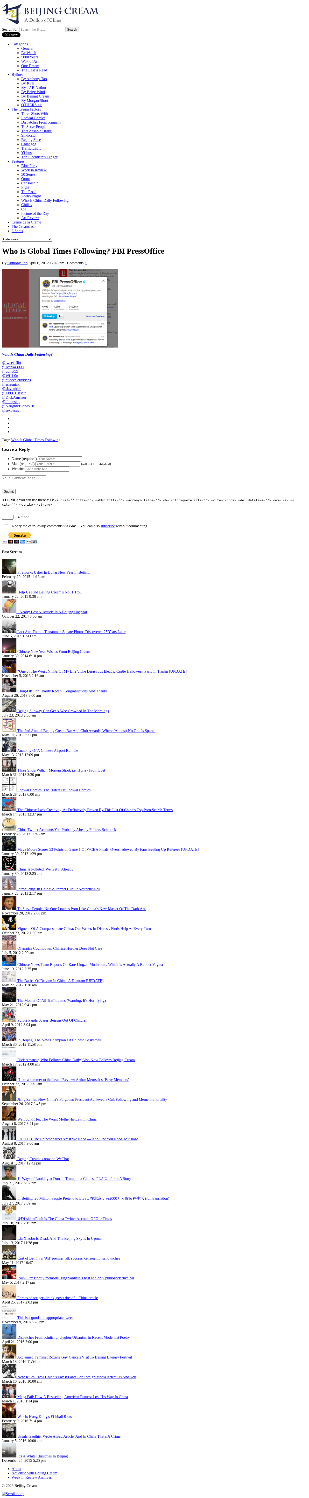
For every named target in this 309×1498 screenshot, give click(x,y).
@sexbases (10, 410)
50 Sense (28, 174)
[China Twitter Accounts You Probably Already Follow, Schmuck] (9, 830)
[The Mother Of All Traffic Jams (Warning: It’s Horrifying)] (9, 1000)
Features (18, 161)
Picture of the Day (35, 213)
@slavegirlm (11, 389)
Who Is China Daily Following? (27, 354)
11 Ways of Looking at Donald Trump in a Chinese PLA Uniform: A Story (74, 1179)
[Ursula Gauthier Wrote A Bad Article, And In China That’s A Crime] (9, 1436)
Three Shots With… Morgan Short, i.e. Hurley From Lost (61, 770)
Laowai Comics (33, 118)
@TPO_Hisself (14, 393)
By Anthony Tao (34, 79)
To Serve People (33, 127)
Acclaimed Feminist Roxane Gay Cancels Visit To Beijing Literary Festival (74, 1357)
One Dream (30, 66)
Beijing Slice (31, 140)
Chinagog (28, 144)
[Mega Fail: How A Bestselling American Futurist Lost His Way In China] (9, 1397)
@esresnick (11, 384)
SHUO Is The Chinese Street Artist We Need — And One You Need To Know (77, 1139)
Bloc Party (29, 166)
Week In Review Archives (32, 1477)
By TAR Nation (33, 87)
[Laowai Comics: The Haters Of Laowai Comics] (9, 790)
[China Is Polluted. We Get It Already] (9, 869)
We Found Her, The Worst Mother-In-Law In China (57, 1119)
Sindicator (29, 135)
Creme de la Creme (26, 222)
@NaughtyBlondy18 (18, 406)
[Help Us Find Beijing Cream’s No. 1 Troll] (9, 592)
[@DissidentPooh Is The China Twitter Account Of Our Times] (9, 1219)
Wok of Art (29, 61)
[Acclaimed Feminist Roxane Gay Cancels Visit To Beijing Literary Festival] (9, 1357)
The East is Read (34, 70)
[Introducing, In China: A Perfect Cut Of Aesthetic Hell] (9, 889)
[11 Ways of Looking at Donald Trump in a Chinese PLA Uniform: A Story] (9, 1179)
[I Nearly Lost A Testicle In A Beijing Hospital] (9, 612)
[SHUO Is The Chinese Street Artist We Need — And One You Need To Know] (9, 1139)
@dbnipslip (11, 402)
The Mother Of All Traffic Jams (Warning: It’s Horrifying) (61, 1000)
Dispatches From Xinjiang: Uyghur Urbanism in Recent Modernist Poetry (73, 1337)
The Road (28, 192)
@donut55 (10, 371)
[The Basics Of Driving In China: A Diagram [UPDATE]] (9, 981)
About (16, 1469)
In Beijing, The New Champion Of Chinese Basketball (59, 1040)
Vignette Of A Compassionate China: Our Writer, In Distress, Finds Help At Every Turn (84, 929)
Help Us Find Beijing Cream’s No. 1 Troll (49, 592)
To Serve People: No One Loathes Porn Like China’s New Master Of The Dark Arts (81, 909)
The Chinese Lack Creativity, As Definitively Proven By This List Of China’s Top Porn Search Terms (95, 810)
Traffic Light (31, 148)
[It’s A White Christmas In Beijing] (9, 1456)
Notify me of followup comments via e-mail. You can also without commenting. (79, 526)
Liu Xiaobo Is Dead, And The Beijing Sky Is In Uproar (59, 1238)
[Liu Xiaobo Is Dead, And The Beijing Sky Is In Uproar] (9, 1238)
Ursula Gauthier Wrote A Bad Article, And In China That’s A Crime (68, 1436)
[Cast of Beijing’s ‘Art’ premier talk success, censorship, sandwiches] (9, 1258)
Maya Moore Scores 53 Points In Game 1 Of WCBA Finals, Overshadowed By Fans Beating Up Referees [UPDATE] (108, 849)
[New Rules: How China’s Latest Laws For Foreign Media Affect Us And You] (9, 1377)
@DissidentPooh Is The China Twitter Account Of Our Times (64, 1219)
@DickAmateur (14, 397)
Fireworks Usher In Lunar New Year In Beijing (53, 572)
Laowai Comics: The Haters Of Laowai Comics (54, 790)
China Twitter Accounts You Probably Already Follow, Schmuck (66, 830)
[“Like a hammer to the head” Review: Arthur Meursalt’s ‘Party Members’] (9, 1080)
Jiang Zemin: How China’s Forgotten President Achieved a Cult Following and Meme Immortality (92, 1099)
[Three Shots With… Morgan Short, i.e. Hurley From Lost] (9, 770)
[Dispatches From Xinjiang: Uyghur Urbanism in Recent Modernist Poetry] (9, 1337)
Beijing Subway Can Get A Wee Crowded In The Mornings (63, 711)
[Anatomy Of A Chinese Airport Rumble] (9, 750)
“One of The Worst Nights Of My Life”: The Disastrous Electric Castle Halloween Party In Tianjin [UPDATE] (102, 671)
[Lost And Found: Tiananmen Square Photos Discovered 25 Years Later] (9, 632)
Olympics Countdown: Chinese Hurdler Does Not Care (59, 948)
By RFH (28, 83)
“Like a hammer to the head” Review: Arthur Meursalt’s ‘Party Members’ (73, 1080)
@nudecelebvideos (16, 380)
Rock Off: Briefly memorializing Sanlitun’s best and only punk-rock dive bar (75, 1278)
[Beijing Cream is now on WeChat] (9, 1159)
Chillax (26, 205)
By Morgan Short (34, 100)
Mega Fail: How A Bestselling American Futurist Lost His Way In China (72, 1397)
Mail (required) (23, 464)
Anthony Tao (17, 263)
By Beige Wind (33, 92)
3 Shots (17, 231)
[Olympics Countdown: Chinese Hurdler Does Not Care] (9, 948)
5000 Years (29, 57)
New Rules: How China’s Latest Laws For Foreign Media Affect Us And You (76, 1377)
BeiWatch (28, 53)
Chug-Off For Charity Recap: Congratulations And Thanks (62, 691)
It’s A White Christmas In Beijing (42, 1456)
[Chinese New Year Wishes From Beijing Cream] (9, 651)
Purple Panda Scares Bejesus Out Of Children (52, 1020)
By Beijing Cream (35, 96)
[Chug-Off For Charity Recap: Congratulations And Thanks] (9, 691)
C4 (23, 209)
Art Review (30, 218)
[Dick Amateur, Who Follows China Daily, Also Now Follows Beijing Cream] (9, 1060)
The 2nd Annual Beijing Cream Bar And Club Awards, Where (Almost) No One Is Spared (86, 731)
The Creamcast (23, 226)
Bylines (17, 74)
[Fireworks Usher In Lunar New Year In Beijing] (9, 572)
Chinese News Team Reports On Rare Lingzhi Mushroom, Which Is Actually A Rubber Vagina (90, 964)
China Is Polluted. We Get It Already (45, 869)
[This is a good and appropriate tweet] (9, 1318)
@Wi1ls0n (10, 376)
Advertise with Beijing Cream (34, 1473)
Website (18, 469)
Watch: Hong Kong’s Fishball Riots (44, 1416)
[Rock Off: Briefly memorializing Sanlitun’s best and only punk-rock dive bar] (9, 1278)
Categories (20, 44)
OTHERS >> (31, 105)
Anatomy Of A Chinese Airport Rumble (47, 750)
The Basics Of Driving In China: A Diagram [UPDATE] (60, 981)
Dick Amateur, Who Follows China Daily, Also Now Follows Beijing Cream (76, 1060)
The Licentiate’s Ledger (39, 157)
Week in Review (34, 170)
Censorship (29, 183)
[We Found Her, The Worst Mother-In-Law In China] (9, 1119)
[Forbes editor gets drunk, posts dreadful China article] (9, 1298)
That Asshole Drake (36, 131)
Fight (25, 187)
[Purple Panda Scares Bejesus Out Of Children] (9, 1020)
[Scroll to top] (13, 1494)
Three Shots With (34, 113)
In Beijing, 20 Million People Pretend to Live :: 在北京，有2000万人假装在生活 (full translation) (93, 1198)
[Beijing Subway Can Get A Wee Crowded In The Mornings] (9, 711)
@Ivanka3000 (13, 367)
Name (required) (24, 459)
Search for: (10, 29)
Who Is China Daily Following (45, 200)
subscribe (108, 526)
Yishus (26, 153)
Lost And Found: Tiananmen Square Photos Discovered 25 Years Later (71, 632)
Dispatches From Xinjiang (41, 122)
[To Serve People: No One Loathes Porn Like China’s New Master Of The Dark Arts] (9, 909)
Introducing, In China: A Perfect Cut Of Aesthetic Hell (58, 889)
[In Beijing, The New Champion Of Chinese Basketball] (9, 1040)
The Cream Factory (26, 109)
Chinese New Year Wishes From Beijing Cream (53, 651)
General (27, 48)
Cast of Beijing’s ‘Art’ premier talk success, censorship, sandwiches (68, 1258)
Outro (25, 179)
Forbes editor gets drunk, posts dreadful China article (57, 1298)
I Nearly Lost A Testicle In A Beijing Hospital (52, 612)
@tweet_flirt (11, 363)
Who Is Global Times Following (35, 440)
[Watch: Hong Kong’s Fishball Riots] (9, 1416)
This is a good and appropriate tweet (45, 1318)
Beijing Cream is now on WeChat (43, 1159)
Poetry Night (31, 196)
